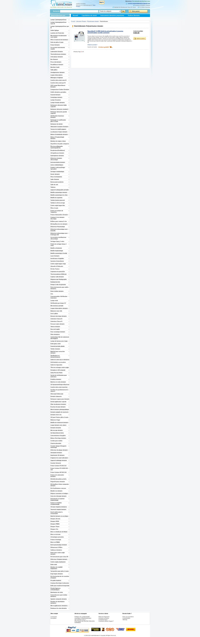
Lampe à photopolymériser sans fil (58, 23)
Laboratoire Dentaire (57, 51)
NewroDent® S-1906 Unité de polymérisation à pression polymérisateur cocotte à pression (105, 31)
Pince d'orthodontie (56, 177)
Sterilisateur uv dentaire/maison (55, 356)
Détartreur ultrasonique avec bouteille (59, 230)
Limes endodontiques (57, 165)
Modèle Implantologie (57, 250)
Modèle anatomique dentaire (59, 192)
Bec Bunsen (54, 59)
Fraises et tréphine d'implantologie (56, 503)
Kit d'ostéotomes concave (58, 488)
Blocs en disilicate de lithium (59, 532)
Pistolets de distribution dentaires (57, 602)
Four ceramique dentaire (58, 332)
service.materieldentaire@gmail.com (139, 3)
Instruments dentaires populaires (112, 15)
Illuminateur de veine (57, 592)
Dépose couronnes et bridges (59, 493)
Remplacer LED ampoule (58, 370)
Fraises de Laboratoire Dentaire (57, 475)
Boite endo (54, 564)
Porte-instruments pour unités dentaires (59, 287)
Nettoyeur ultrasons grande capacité (59, 112)
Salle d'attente (55, 179)
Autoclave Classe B (56, 319)
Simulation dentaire (56, 452)
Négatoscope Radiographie (59, 279)
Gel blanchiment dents (57, 433)
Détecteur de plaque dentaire (59, 450)
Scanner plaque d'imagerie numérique (58, 446)
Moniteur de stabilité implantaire (56, 567)
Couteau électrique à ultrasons (60, 583)
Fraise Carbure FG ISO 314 (58, 465)
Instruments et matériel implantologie (57, 499)
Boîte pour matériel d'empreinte (60, 585)
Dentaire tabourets (56, 396)
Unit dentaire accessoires (58, 362)
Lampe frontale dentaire (58, 102)
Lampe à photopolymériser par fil (60, 27)
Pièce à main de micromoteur (59, 39)
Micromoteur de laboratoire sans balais (59, 36)
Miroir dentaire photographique (60, 409)
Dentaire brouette (56, 427)
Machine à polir (55, 67)
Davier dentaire (55, 174)
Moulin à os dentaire (56, 491)
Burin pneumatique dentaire (59, 545)
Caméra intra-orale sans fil (58, 80)
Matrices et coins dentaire (58, 382)
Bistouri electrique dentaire (59, 316)
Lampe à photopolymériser (58, 19)
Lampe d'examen (56, 100)
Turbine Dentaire (134, 15)
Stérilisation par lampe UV (58, 303)
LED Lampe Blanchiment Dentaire (58, 86)
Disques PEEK (55, 521)
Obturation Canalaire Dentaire (59, 126)
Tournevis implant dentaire (58, 509)
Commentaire (126, 618)
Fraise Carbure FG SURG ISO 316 (59, 469)
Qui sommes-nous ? (80, 619)
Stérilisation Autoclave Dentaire (57, 116)
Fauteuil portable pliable (58, 346)
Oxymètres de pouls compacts (60, 143)
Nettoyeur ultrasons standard (59, 109)
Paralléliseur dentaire (57, 64)
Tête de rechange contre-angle (60, 367)
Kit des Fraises (55, 269)
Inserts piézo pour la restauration (56, 512)
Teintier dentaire (55, 349)
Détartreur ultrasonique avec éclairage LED (59, 234)
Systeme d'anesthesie (57, 261)
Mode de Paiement (104, 617)
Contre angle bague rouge (58, 263)
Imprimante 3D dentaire (57, 455)
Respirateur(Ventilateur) (58, 150)
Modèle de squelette (56, 197)
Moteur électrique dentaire (58, 438)
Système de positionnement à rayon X (59, 390)
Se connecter (136, 1)
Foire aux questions (128, 617)
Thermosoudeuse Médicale (59, 274)
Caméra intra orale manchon (59, 387)
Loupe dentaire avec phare (58, 425)
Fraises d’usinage (56, 539)
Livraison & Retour (104, 618)
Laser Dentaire (55, 256)
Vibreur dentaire (55, 326)
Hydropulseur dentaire (57, 155)
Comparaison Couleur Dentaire (60, 89)
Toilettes (53, 187)
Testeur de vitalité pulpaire (58, 129)
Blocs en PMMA (55, 542)
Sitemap (75, 18)
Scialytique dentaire (56, 97)
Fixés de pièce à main (57, 42)
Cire (52, 294)
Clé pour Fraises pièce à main (59, 417)
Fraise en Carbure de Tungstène (57, 211)
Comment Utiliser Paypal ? (106, 621)
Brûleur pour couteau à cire (59, 221)
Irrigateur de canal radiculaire (59, 458)
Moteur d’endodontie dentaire (59, 134)
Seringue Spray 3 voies (57, 241)
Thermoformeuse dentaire (58, 54)
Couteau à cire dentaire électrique (57, 218)
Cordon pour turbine (56, 441)
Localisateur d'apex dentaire (59, 132)
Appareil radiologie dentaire (59, 460)
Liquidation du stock (89, 15)
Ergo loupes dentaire (57, 574)
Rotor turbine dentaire (57, 291)
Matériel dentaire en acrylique (59, 516)
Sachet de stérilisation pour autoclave (59, 376)
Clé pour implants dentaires (59, 507)
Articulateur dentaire (57, 57)
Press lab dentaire (56, 62)
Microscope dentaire (57, 430)
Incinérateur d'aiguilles (57, 258)
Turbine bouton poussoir (58, 200)
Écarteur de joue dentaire (58, 407)
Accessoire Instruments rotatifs (58, 48)
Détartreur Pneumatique (58, 226)
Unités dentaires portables (58, 92)
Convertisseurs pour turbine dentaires (59, 595)
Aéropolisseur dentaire (57, 153)
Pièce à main (54, 208)
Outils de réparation (56, 365)
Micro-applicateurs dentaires (59, 605)
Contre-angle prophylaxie (58, 562)
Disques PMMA (55, 524)
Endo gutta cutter (56, 343)
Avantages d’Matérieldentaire (83, 618)
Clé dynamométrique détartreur (60, 384)
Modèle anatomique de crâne (59, 195)
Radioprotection (55, 282)
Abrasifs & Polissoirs (57, 266)
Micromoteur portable (57, 306)
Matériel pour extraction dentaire (58, 352)
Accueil (75, 15)
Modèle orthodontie (56, 248)
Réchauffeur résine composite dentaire (60, 485)
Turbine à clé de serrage (58, 203)
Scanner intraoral (56, 463)
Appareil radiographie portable (60, 190)
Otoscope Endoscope (57, 394)
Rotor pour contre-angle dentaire (58, 553)
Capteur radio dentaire (57, 277)
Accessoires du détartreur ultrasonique (58, 238)
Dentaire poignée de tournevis (59, 412)
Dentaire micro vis (56, 414)
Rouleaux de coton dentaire (59, 608)
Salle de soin (54, 184)
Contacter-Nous (103, 619)
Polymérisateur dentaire (58, 481)
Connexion (54, 617)
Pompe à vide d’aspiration (58, 284)
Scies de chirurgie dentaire (58, 496)
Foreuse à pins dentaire (57, 324)
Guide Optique (55, 30)
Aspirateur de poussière (58, 271)
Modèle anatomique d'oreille (59, 253)
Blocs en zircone (55, 534)
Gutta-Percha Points (56, 372)
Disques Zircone (55, 519)
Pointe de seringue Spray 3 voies (58, 244)
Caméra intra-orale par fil (58, 83)
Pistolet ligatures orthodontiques (56, 589)
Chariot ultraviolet (56, 443)
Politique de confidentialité (82, 617)
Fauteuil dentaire (55, 94)
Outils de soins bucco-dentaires (60, 359)
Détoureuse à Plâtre (56, 547)
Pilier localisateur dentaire (58, 404)
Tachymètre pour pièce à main (59, 571)
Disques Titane (55, 526)
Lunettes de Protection (57, 33)
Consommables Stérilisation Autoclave (59, 297)
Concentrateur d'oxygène (58, 435)
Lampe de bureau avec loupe (59, 341)
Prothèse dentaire (56, 379)
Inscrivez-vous (146, 1)
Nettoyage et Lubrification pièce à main (58, 120)
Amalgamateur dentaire (58, 72)
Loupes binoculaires (56, 75)
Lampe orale (54, 300)
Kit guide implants (56, 580)
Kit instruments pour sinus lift (59, 556)
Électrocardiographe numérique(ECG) (57, 147)
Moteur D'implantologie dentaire (57, 137)
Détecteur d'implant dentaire (59, 559)
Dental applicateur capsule (58, 401)
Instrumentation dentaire (58, 162)
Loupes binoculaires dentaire (59, 308)
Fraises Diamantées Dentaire (59, 214)
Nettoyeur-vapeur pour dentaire (60, 399)
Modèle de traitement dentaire (59, 422)
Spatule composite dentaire (59, 599)
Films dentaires (55, 334)
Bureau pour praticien (57, 182)
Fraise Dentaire (55, 45)
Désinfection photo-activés (58, 479)
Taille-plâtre (54, 70)
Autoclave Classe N (56, 321)
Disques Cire (54, 529)
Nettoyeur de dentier (57, 124)
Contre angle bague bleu (58, 205)
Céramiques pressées (57, 537)
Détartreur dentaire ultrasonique (56, 159)
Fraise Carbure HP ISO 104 (58, 472)
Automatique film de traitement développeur (60, 337)
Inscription (53, 618)
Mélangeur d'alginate (57, 77)
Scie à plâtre (54, 313)
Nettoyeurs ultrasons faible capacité (59, 105)
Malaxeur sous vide (56, 311)
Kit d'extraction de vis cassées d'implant (60, 577)
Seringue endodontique (57, 171)
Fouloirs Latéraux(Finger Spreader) (58, 168)
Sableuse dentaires (56, 550)
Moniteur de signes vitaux (58, 141)
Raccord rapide (55, 329)
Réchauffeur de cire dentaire (59, 224)
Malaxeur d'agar (55, 420)
